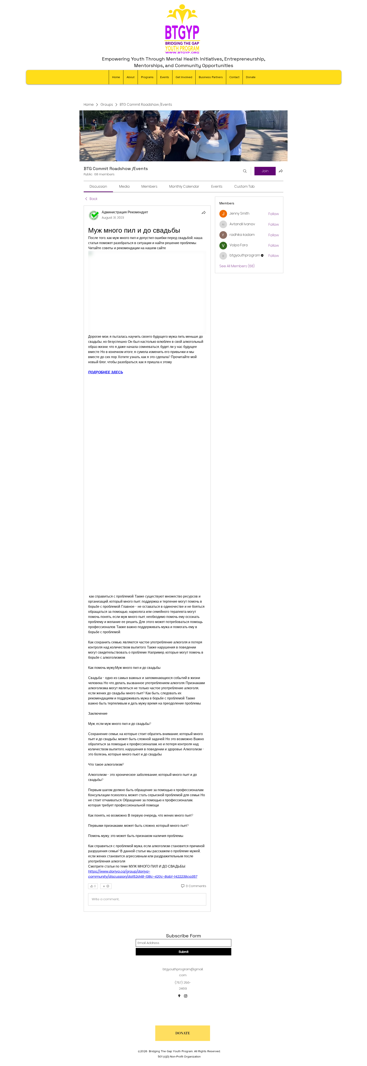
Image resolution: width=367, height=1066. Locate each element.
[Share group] (280, 170)
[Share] (203, 212)
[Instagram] (186, 996)
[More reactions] (106, 886)
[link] (98, 186)
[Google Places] (179, 996)
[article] (147, 558)
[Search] (244, 171)
